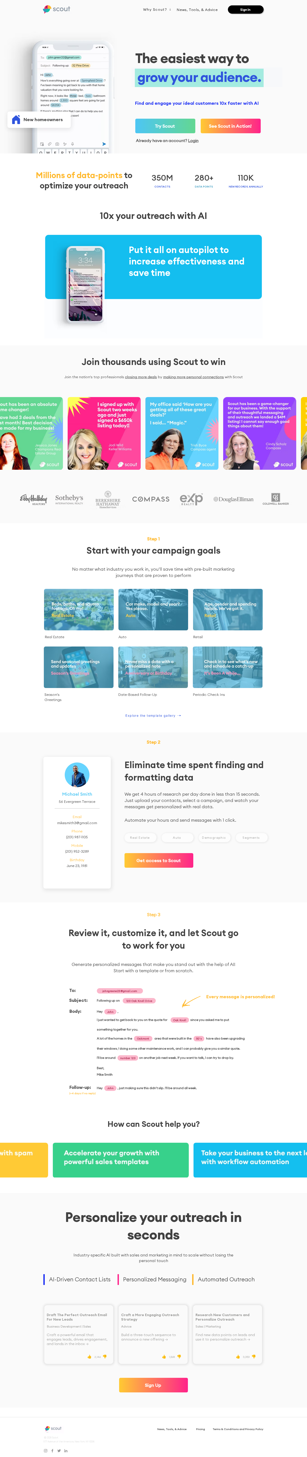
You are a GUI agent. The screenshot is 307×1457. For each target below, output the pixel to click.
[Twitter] (59, 1450)
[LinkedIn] (66, 1450)
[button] (231, 126)
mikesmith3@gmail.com (77, 823)
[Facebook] (52, 1450)
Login (193, 140)
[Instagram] (45, 1450)
